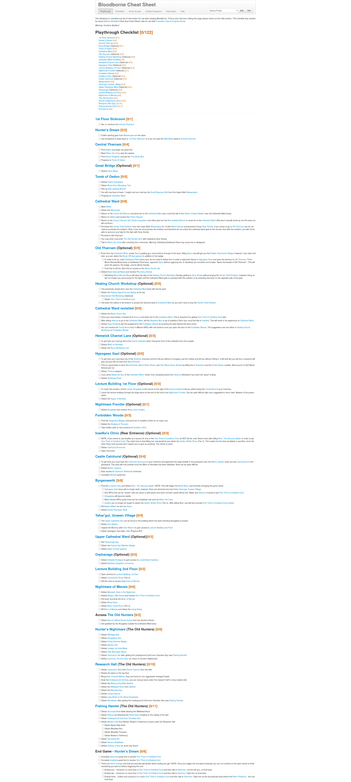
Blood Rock (112, 602)
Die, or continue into (117, 124)
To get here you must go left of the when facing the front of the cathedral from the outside (147, 341)
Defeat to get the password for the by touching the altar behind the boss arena (148, 323)
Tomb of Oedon (105, 48)
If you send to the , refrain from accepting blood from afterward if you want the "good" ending (158, 374)
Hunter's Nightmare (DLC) (110, 100)
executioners (242, 461)
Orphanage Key (112, 542)
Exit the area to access (120, 581)
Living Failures (113, 693)
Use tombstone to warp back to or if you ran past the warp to (148, 138)
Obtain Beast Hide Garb (115, 725)
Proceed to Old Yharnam (112, 235)
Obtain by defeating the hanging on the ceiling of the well (134, 714)
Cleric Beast (112, 171)
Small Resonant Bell (159, 192)
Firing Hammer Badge (117, 641)
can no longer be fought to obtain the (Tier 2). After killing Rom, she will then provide (169, 502)
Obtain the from (117, 683)
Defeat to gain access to (129, 559)
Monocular (115, 210)
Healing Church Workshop (110, 56)
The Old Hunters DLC (133, 238)
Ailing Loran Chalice (136, 409)
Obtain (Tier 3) (115, 605)
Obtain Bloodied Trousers (116, 732)
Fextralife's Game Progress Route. (171, 21)
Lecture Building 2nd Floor (110, 92)
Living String (136, 609)
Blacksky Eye (116, 690)
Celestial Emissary (115, 559)
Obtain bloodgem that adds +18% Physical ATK (121, 531)
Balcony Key (116, 683)
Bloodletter (112, 700)
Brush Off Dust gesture (132, 256)
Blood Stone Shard (147, 365)
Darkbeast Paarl (132, 259)
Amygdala (111, 409)
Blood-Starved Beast (116, 271)
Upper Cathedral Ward (108, 87)
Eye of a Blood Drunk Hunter (119, 620)
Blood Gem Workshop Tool (119, 185)
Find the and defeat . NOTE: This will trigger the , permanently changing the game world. (162, 485)
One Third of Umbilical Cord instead (218, 502)
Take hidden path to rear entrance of (123, 427)
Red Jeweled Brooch (117, 188)
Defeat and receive (126, 271)
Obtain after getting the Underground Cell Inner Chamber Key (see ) (144, 655)
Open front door (108, 450)
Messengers (129, 135)
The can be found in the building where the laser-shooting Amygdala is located (144, 520)
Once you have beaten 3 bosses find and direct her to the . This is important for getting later (163, 317)
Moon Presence (239, 776)
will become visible (118, 496)
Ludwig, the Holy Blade (117, 648)
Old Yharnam (104, 54)
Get (110, 542)
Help (183, 11)
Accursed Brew (114, 711)
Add (242, 10)
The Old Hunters (106, 98)
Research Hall (106, 664)
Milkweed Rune (117, 686)
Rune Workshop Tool (120, 347)
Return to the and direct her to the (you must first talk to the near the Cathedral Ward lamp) (166, 213)
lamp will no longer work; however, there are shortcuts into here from (153, 489)
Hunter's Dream (105, 40)
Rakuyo (110, 714)
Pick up (113, 188)
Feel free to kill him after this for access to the (132, 268)
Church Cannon (133, 669)
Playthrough (105, 11)
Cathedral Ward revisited (109, 59)
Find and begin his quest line (116, 149)
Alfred (108, 206)
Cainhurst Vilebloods (123, 471)
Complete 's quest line (113, 474)
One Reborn (112, 524)
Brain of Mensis (128, 599)
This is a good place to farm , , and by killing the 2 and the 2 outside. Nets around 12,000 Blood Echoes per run (177, 366)
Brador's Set (112, 721)
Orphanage (104, 89)
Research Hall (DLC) (108, 103)
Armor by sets (135, 11)
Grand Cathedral (139, 341)
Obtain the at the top (123, 292)
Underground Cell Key (118, 679)
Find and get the (122, 156)
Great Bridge (104, 45)
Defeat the (114, 424)
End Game (103, 109)
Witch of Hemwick (115, 344)
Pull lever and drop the (118, 599)
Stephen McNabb (110, 21)
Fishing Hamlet (179, 655)
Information (171, 11)
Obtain (116, 185)
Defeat (109, 171)
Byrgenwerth (104, 81)
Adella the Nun (117, 374)
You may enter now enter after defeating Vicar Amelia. (134, 238)
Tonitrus (110, 371)
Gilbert (108, 149)
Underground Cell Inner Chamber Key (123, 718)
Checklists (119, 11)
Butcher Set (112, 644)
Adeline (121, 676)
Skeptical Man (156, 320)
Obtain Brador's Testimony (116, 735)
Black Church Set (118, 313)
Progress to (113, 160)
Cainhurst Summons (116, 447)
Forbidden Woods (106, 73)
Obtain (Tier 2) (115, 577)
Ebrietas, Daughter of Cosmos (120, 563)
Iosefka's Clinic (105, 76)
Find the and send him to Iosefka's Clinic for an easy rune (134, 420)
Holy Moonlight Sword (116, 651)
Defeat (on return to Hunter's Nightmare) (129, 658)
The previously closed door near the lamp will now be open (133, 289)
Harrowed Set (113, 738)
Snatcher (138, 358)
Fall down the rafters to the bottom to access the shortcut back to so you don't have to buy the (158, 302)
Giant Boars (218, 365)
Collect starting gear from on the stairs (123, 135)
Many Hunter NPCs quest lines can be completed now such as (139, 499)
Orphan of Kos (113, 745)
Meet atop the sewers (117, 153)
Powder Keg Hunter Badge (221, 253)
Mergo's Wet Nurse (115, 595)
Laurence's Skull (114, 669)
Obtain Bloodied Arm (114, 728)
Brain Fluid (111, 676)
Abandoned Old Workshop (112, 295)
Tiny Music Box (137, 156)
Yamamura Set (113, 655)
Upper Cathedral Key (114, 520)
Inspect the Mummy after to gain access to (137, 527)
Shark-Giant (134, 714)
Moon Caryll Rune (115, 605)
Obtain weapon (111, 371)
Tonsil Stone (124, 327)
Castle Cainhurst (106, 78)
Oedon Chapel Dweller (194, 213)
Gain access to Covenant (121, 471)
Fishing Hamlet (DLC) (108, 106)
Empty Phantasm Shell (117, 509)
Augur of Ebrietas (118, 398)
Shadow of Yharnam (119, 424)
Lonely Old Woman (121, 213)
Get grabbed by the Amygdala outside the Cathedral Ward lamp (128, 623)
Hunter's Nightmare (110, 629)
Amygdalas (109, 496)
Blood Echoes (177, 226)
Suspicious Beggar (117, 420)
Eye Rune (127, 506)
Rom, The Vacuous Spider (229, 438)
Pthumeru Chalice (144, 271)
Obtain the (110, 210)
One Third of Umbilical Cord (123, 299)
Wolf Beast (168, 138)
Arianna (137, 317)
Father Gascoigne (115, 182)
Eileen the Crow (113, 153)
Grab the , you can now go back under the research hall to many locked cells (144, 679)
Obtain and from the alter (126, 669)
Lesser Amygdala (134, 389)
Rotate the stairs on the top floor (115, 673)
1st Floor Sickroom (107, 37)
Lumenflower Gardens (148, 559)
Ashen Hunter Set (152, 268)
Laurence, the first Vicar (117, 658)
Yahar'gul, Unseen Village (110, 84)
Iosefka (205, 320)
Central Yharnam (106, 43)
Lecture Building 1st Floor (110, 67)
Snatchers (199, 365)
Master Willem (110, 506)
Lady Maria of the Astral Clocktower (122, 697)
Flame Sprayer (136, 216)
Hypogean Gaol (105, 65)
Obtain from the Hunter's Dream (127, 620)
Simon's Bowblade (115, 742)
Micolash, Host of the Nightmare (121, 592)
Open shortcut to (119, 574)
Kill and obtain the (121, 609)
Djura (137, 253)
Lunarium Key (115, 485)
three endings (116, 763)
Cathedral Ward (105, 51)
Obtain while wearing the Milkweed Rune (125, 711)
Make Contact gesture (117, 548)
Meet (106, 206)
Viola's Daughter (113, 156)
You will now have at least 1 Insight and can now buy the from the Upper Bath (149, 192)
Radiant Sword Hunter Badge (123, 292)
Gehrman (182, 769)
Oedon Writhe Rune (188, 441)
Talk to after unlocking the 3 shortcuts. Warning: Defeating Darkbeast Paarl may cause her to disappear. (153, 242)
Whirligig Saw (113, 634)
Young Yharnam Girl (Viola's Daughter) (130, 220)
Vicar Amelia (207, 226)
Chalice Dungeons (154, 11)
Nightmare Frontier (107, 70)
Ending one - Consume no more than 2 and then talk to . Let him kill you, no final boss (158, 769)
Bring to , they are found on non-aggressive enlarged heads (135, 676)
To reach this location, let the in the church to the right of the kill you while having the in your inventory (166, 389)
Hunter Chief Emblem (122, 226)
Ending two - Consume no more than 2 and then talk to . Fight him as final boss (155, 773)
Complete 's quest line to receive (131, 756)
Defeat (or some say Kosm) (119, 745)
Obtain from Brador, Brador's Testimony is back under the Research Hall (138, 721)
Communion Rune (115, 577)
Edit (249, 10)
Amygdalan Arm (114, 638)
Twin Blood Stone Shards (171, 365)
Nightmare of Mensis (108, 95)
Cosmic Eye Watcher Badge (123, 545)
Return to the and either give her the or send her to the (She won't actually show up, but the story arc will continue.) (178, 221)
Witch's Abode (217, 461)
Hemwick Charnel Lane (109, 62)
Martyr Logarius (114, 468)
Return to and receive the (122, 216)
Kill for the (116, 506)
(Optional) (117, 295)
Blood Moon (183, 485)
